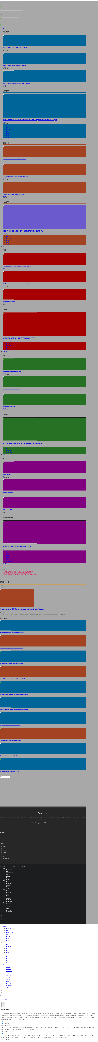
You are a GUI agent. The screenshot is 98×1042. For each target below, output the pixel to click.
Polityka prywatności (49, 823)
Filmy (4, 246)
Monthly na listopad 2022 (7, 509)
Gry (4, 854)
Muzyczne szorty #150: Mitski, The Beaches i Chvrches (10, 725)
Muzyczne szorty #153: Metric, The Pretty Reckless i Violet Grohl (15, 47)
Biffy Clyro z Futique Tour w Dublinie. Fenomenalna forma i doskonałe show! (14, 709)
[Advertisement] (43, 793)
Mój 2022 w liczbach (6, 474)
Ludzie (7, 557)
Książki (5, 351)
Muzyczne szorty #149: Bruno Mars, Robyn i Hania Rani (10, 756)
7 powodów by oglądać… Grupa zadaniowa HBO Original (13, 194)
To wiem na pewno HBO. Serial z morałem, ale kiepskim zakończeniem (22, 609)
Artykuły (8, 125)
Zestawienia (9, 137)
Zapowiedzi (9, 452)
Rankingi (8, 131)
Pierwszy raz (9, 129)
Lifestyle (8, 551)
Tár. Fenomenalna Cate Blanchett (9, 301)
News (7, 127)
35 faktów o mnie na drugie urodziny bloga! (17, 546)
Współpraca (7, 564)
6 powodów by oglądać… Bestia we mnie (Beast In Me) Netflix (14, 159)
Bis (4, 454)
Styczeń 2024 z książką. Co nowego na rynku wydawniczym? (23, 443)
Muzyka (5, 28)
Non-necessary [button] (5, 1031)
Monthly (8, 553)
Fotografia (9, 911)
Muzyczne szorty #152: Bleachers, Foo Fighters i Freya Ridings (14, 65)
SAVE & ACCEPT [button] (5, 1039)
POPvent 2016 (5, 233)
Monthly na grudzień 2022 (8, 492)
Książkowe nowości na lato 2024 (9, 406)
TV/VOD (8, 244)
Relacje (8, 133)
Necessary (6, 1023)
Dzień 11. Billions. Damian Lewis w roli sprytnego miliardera (23, 231)
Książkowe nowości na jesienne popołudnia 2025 (12, 371)
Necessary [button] (4, 1021)
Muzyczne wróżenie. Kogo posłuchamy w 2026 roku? (9, 771)
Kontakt (34, 823)
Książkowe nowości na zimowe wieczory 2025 (11, 389)
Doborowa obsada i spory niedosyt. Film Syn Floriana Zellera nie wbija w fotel (17, 266)
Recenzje (8, 135)
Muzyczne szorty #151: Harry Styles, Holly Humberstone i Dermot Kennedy (16, 83)
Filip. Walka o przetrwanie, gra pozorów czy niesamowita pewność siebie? (16, 284)
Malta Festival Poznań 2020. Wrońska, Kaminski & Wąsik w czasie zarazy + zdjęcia (30, 120)
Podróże (8, 555)
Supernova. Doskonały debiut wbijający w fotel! (19, 338)
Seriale (5, 139)
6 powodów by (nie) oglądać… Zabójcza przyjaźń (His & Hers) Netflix (15, 176)
